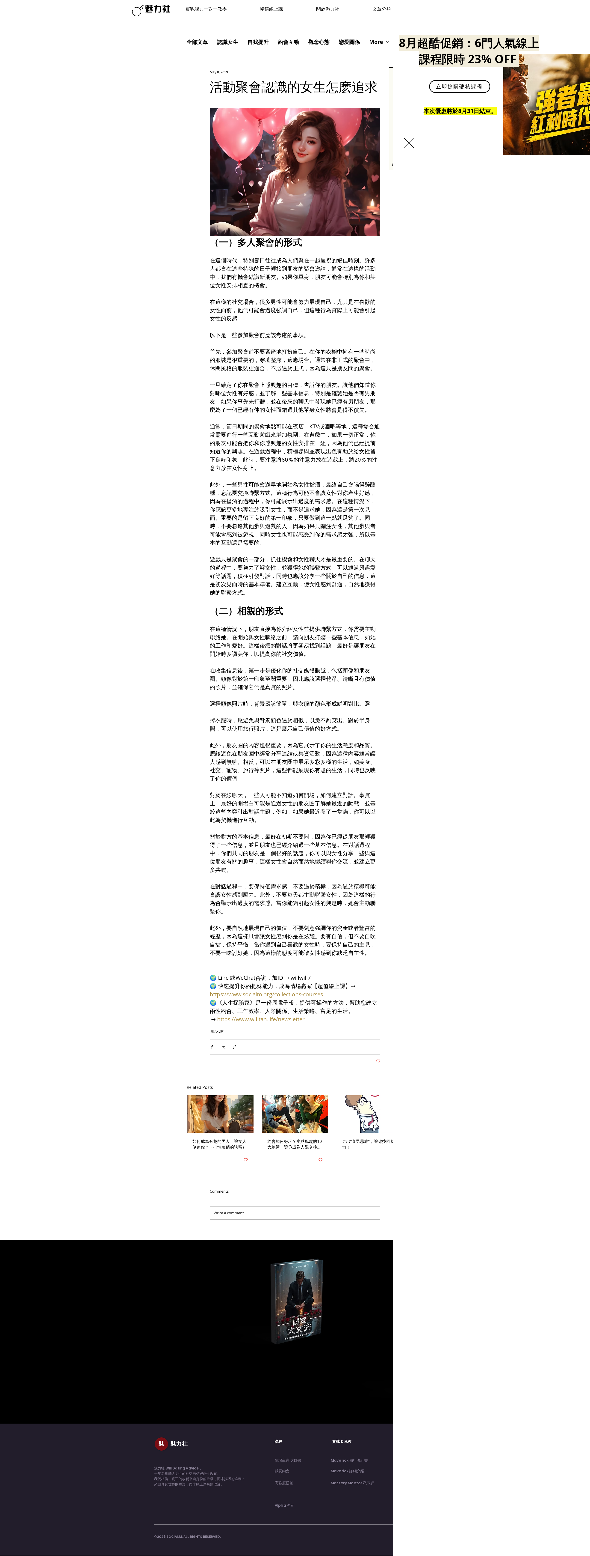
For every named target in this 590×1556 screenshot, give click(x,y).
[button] (408, 143)
